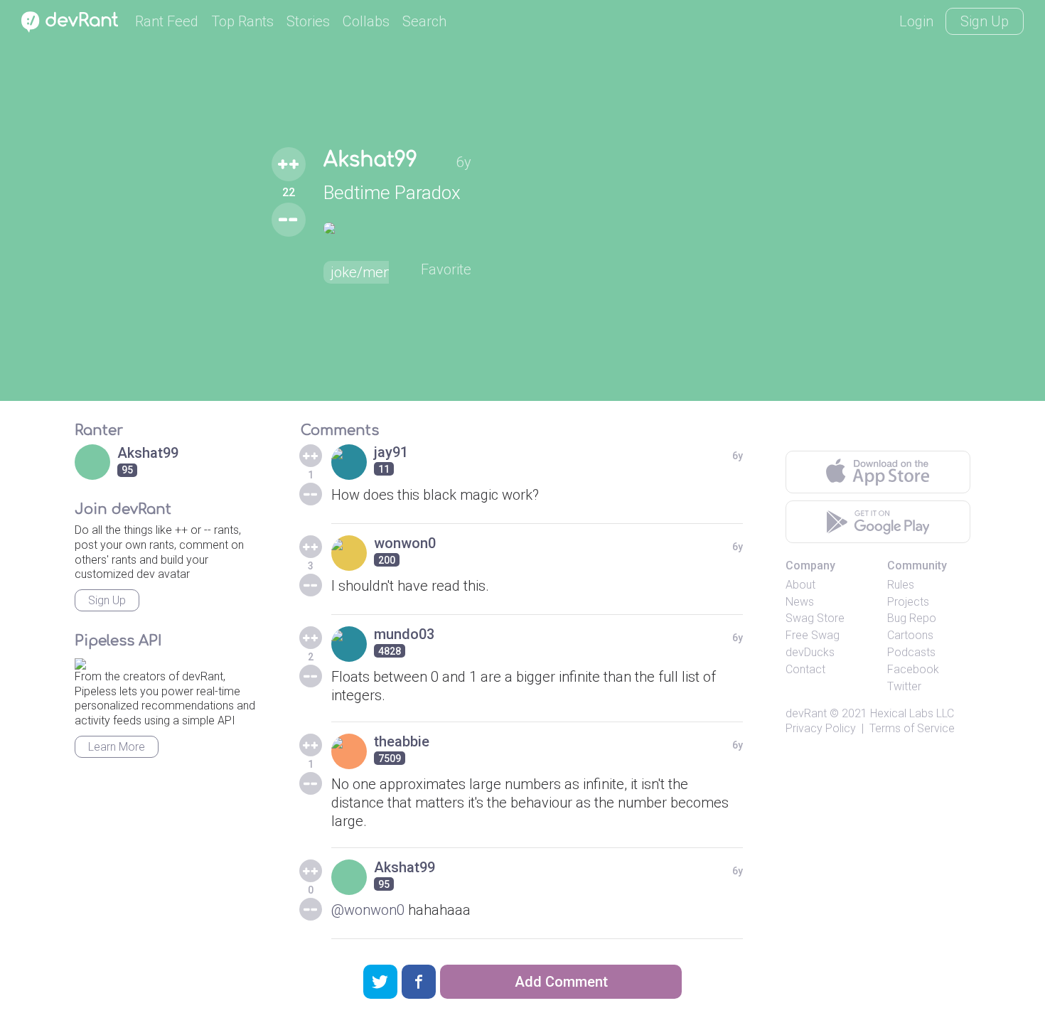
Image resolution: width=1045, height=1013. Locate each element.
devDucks (810, 652)
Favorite (446, 269)
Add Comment (561, 981)
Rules (900, 584)
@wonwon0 (367, 909)
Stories (308, 21)
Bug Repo (911, 618)
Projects (908, 602)
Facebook (913, 669)
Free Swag (813, 635)
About (800, 584)
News (800, 602)
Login (916, 21)
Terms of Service (912, 728)
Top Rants (242, 21)
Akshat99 (370, 160)
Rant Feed (166, 21)
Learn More (116, 747)
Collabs (366, 21)
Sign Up (984, 21)
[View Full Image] (397, 228)
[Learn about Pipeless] (80, 661)
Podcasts (911, 652)
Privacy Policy (821, 728)
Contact (805, 669)
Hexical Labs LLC (912, 713)
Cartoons (910, 635)
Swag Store (815, 618)
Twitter (904, 686)
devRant (806, 713)
